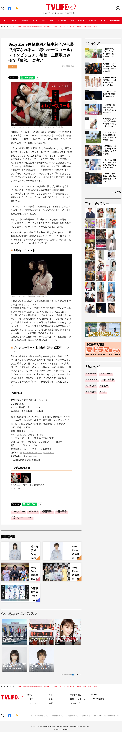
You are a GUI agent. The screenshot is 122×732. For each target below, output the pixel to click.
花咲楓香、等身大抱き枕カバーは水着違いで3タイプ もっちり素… (110, 81)
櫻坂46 (104, 385)
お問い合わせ (85, 716)
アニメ (35, 20)
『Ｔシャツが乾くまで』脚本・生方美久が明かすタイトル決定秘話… (109, 163)
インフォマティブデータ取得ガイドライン (107, 716)
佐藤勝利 (47, 511)
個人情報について (57, 716)
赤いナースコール (22, 517)
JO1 (103, 392)
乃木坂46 (91, 385)
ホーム (5, 20)
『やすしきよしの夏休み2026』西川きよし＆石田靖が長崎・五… (109, 136)
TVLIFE (34, 511)
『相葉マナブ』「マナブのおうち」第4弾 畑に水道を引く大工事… (109, 54)
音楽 (43, 20)
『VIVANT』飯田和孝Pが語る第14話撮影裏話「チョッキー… (109, 177)
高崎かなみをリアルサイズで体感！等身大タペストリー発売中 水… (109, 122)
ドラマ (14, 20)
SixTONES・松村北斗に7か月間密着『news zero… (109, 93)
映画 (51, 20)
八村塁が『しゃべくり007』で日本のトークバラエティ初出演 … (109, 67)
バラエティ (24, 20)
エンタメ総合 (62, 20)
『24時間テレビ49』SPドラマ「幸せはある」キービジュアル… (109, 108)
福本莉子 (62, 511)
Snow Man (92, 379)
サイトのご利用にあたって (39, 716)
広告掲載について (72, 716)
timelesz (91, 373)
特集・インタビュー (77, 20)
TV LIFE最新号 (114, 20)
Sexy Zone (19, 511)
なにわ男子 (108, 379)
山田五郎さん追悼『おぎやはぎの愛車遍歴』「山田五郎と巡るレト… (109, 150)
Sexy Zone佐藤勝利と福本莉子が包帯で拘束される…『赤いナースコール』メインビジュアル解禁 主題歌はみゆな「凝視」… (59, 26)
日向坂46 (91, 392)
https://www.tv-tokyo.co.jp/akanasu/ (37, 452)
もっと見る (116, 192)
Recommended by (66, 674)
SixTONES (106, 373)
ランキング (92, 20)
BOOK (103, 20)
